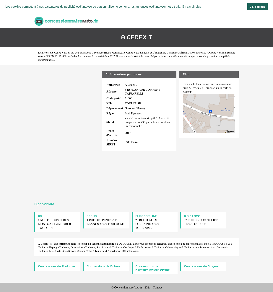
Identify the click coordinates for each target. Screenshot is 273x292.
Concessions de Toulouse (56, 266)
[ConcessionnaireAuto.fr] (66, 21)
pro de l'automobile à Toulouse (87, 52)
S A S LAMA (192, 216)
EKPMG (92, 216)
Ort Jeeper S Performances (137, 247)
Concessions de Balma (103, 266)
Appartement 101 (117, 251)
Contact (157, 287)
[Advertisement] (67, 132)
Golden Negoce (173, 247)
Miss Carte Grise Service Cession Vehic (70, 251)
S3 (40, 216)
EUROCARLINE (146, 216)
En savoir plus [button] (191, 6)
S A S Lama (103, 247)
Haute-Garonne (113, 52)
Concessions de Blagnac (202, 266)
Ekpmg (53, 247)
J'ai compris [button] (257, 6)
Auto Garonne (218, 247)
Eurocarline (77, 247)
